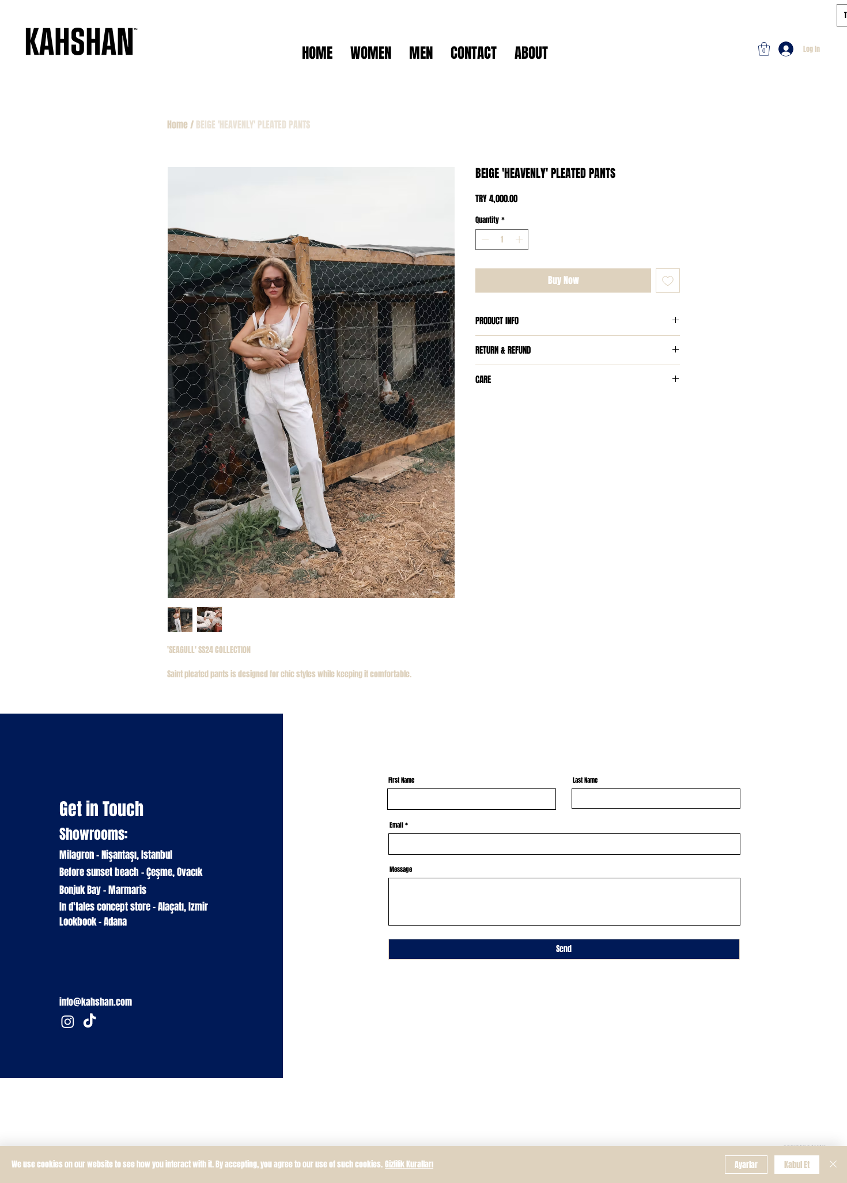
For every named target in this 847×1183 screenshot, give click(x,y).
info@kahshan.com (95, 1001)
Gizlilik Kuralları (409, 1164)
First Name (401, 780)
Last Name (585, 780)
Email (396, 825)
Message (401, 869)
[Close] (833, 1164)
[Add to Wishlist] (668, 280)
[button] (764, 49)
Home (177, 124)
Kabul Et (797, 1165)
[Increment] (520, 239)
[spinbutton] (502, 239)
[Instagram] (67, 1021)
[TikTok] (89, 1021)
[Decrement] (484, 239)
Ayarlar (746, 1165)
